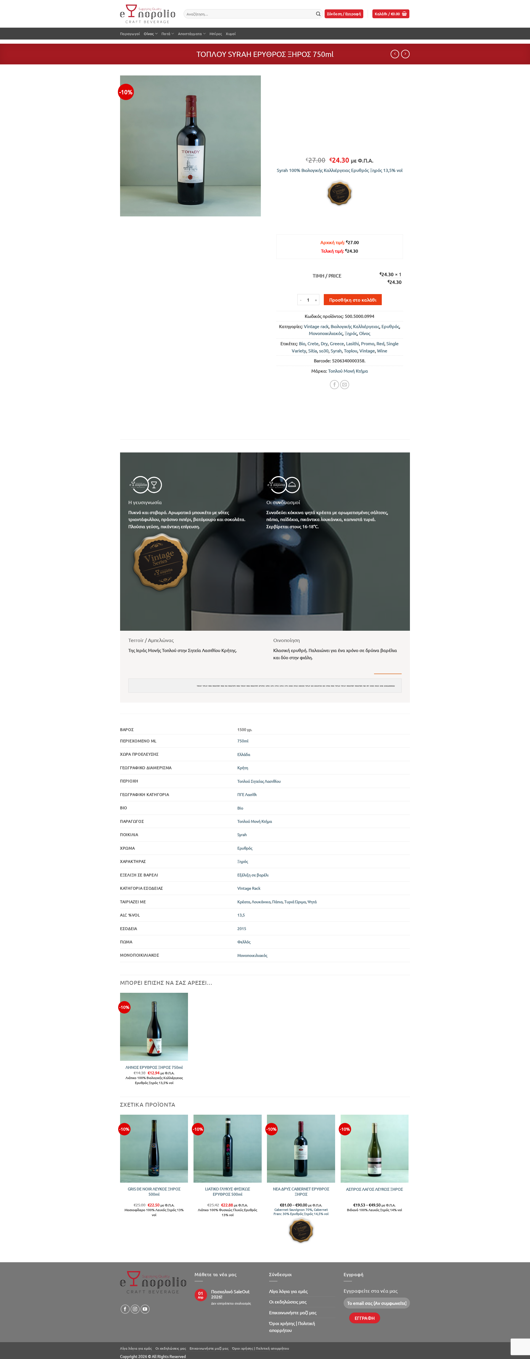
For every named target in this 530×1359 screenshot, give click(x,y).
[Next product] (395, 54)
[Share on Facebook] (334, 384)
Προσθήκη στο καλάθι (353, 299)
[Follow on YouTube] (145, 1309)
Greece (337, 343)
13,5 (241, 914)
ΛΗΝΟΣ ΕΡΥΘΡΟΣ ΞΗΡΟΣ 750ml (154, 1067)
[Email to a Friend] (344, 384)
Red (380, 343)
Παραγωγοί (130, 33)
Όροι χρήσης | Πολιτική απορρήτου (292, 1326)
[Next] (408, 1188)
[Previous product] (405, 54)
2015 (241, 928)
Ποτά (165, 33)
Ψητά (312, 901)
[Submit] (318, 14)
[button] (344, 14)
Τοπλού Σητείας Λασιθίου (259, 781)
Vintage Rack (248, 888)
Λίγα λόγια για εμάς (288, 1291)
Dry (324, 343)
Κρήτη (242, 767)
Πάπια (277, 901)
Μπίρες (216, 33)
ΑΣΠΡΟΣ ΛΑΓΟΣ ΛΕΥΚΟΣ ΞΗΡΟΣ (374, 1189)
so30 (323, 350)
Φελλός (243, 941)
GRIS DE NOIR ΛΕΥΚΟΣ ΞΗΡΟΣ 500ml (154, 1191)
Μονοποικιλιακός (326, 333)
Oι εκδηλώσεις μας (287, 1301)
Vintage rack (316, 326)
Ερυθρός (390, 326)
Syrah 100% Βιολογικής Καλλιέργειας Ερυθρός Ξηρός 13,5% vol (339, 170)
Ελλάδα (243, 754)
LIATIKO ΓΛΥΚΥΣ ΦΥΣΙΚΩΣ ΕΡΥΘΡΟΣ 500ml (227, 1191)
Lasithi (352, 343)
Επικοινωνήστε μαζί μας (292, 1312)
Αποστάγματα (190, 33)
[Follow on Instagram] (135, 1309)
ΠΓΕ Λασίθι (247, 794)
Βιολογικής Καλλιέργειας (355, 326)
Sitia (312, 350)
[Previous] (120, 1188)
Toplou (350, 350)
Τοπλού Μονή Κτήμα (348, 370)
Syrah (336, 350)
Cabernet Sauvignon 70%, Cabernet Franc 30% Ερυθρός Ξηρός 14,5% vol (301, 1212)
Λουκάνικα (261, 901)
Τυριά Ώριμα (295, 901)
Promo (367, 343)
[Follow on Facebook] (125, 1309)
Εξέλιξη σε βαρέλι (253, 874)
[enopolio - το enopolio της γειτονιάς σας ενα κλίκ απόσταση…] (147, 13)
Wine (382, 350)
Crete (313, 343)
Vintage (367, 350)
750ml (242, 740)
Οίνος (149, 33)
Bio (302, 343)
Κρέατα (243, 901)
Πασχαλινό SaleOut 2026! (230, 1294)
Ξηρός (351, 333)
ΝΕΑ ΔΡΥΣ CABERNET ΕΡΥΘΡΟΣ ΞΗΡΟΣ (301, 1191)
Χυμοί (231, 33)
